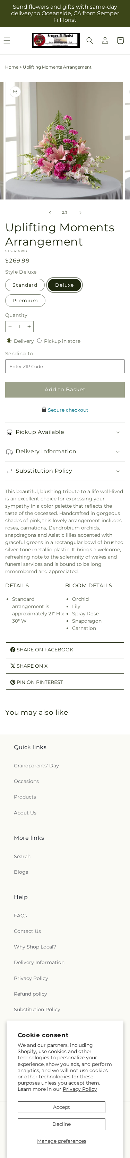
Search (22, 856)
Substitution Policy (37, 1009)
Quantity (16, 315)
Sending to (29, 353)
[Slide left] (50, 212)
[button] (89, 40)
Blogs (21, 872)
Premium (25, 300)
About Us (25, 813)
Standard (24, 285)
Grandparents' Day (36, 766)
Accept (61, 1107)
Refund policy (30, 994)
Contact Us (27, 931)
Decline (61, 1124)
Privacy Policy (80, 1089)
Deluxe (64, 285)
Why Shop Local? (35, 947)
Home (11, 67)
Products (25, 797)
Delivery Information (39, 962)
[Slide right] (80, 212)
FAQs (20, 915)
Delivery (24, 341)
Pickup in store (62, 341)
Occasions (26, 781)
